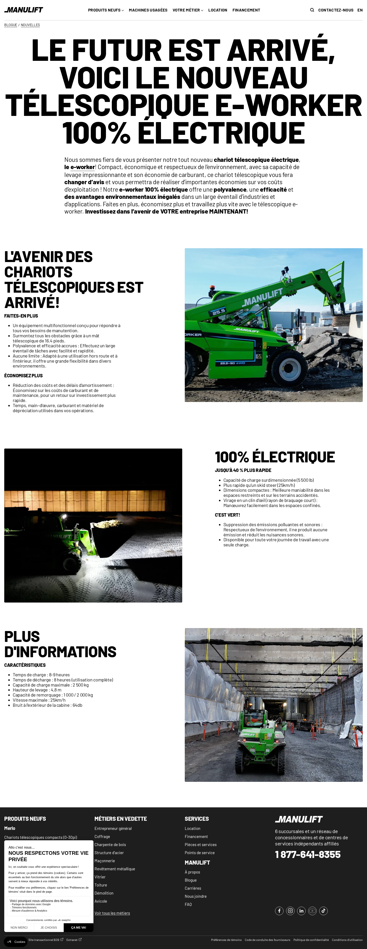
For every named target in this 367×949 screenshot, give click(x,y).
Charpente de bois (110, 844)
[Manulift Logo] (23, 10)
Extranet (72, 940)
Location (192, 828)
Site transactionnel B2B (43, 940)
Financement (196, 836)
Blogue (191, 880)
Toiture (101, 884)
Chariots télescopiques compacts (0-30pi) (40, 837)
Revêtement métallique (115, 868)
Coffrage (102, 836)
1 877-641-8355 (308, 854)
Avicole (101, 901)
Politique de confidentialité (311, 940)
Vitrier (100, 876)
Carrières (193, 888)
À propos (192, 871)
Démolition (104, 893)
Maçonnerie (105, 860)
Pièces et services (201, 844)
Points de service (200, 852)
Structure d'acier (109, 852)
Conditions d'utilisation (347, 940)
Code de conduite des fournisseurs (267, 940)
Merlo (9, 828)
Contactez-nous (335, 10)
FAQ (188, 904)
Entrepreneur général (113, 828)
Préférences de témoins (226, 940)
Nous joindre (196, 896)
